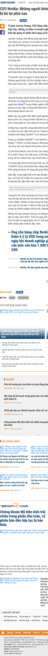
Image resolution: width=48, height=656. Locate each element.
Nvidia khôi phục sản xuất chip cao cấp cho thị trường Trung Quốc (21, 344)
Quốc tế (7, 403)
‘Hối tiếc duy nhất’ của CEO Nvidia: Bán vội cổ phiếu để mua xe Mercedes (23, 358)
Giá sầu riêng (24, 620)
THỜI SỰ (10, 633)
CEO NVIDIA (23, 297)
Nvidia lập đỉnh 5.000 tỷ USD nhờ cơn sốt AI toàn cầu (22, 351)
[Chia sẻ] (2, 32)
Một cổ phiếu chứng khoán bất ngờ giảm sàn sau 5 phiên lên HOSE (14, 484)
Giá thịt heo (35, 620)
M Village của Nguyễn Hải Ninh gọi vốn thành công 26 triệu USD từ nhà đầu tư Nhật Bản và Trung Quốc (14, 459)
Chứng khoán (5, 490)
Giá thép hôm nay (10, 620)
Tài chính (7, 414)
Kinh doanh (8, 2)
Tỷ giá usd (36, 617)
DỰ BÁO (18, 633)
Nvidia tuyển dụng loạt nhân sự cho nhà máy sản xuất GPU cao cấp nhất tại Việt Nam (20, 334)
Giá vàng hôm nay (10, 617)
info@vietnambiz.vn (16, 651)
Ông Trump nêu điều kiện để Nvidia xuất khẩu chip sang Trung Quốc (22, 365)
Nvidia (12, 297)
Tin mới (9, 379)
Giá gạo (45, 620)
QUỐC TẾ (36, 633)
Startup (22, 2)
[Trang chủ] (2, 26)
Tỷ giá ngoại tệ (24, 617)
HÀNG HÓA (27, 633)
